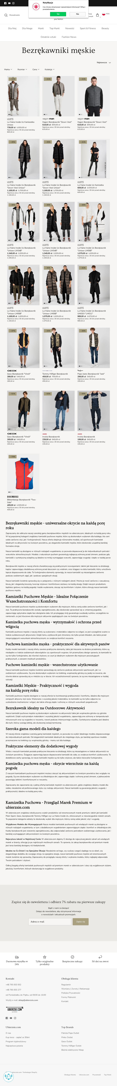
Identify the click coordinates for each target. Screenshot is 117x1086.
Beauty (105, 28)
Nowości (69, 28)
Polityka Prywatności (70, 993)
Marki (41, 28)
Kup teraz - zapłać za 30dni (18, 1037)
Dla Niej (12, 28)
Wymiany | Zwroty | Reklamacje (75, 988)
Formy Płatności (68, 997)
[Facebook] (5, 3)
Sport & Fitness (88, 28)
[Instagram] (13, 3)
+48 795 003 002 (13, 984)
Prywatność (96, 1075)
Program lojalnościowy (16, 1041)
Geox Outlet (66, 1041)
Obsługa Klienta (70, 1075)
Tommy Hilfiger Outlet (71, 1045)
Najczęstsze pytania (14, 1045)
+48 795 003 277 (13, 989)
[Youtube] (9, 3)
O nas (8, 1033)
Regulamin (66, 984)
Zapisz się (80, 921)
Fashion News (69, 37)
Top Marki (55, 28)
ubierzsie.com (17, 1072)
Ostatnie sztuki (48, 37)
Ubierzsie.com (84, 1075)
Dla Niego (27, 28)
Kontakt (64, 1001)
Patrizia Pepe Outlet (70, 1033)
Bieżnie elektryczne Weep (72, 1050)
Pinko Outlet (67, 1037)
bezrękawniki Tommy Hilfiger (35, 816)
